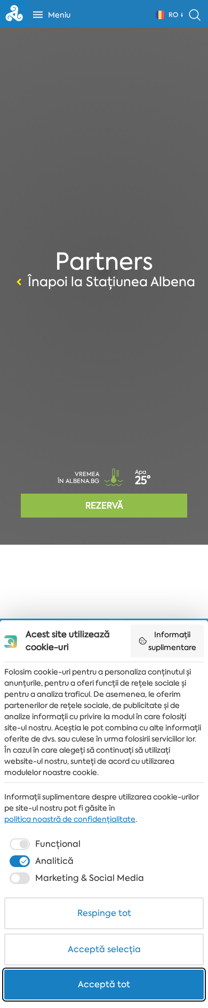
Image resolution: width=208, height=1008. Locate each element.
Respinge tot (104, 913)
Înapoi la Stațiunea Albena (111, 282)
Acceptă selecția (104, 949)
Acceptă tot (104, 984)
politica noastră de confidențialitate (69, 819)
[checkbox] (44, 844)
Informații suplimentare (172, 641)
